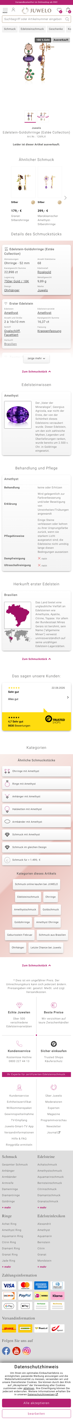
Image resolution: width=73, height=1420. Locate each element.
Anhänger (8, 1171)
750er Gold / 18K (16, 281)
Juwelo (43, 290)
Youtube (16, 1351)
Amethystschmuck (25, 910)
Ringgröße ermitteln (19, 1145)
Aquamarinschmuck (51, 1177)
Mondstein (45, 1261)
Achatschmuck (47, 1165)
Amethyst (11, 313)
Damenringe (10, 1189)
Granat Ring (10, 1255)
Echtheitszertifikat (19, 1102)
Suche (67, 19)
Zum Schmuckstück (34, 372)
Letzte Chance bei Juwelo (46, 948)
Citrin (41, 1249)
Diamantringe (11, 1195)
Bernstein (44, 1242)
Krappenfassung (49, 331)
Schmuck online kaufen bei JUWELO (36, 884)
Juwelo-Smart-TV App (19, 1126)
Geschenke (56, 29)
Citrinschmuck (47, 1189)
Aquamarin (45, 1236)
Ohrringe (50, 897)
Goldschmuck (51, 910)
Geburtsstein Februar (19, 935)
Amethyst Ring (11, 1230)
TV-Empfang (19, 1120)
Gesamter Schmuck (15, 1165)
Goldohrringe (22, 922)
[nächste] (65, 198)
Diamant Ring (11, 1249)
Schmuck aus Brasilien (52, 935)
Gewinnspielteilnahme (19, 1114)
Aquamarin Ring (12, 1236)
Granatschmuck (48, 1202)
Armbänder (9, 1177)
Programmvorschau (54, 1120)
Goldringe (8, 1202)
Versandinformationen (19, 1133)
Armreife (8, 1183)
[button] (5, 10)
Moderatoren (53, 1102)
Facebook (6, 1351)
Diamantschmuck (49, 1195)
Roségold (44, 272)
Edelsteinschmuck (32, 29)
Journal (52, 1133)
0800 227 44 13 (19, 1061)
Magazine (53, 1114)
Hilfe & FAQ (19, 1139)
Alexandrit (44, 1224)
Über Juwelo (53, 1096)
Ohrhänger (11, 290)
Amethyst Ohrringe (47, 922)
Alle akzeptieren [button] (36, 1403)
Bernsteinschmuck (50, 1183)
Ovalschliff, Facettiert (12, 333)
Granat (42, 1255)
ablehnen (28, 1388)
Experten (54, 1108)
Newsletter (54, 1126)
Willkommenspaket (19, 1108)
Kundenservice (19, 1096)
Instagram (27, 1351)
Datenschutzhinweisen (41, 1394)
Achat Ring (9, 1224)
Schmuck (10, 29)
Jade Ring (8, 1261)
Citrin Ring (9, 1242)
